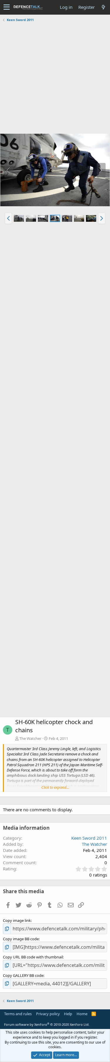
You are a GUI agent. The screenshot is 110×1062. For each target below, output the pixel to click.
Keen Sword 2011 (89, 838)
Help (68, 1013)
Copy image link (17, 920)
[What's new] (103, 7)
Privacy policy (48, 1013)
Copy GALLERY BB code (23, 975)
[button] (6, 7)
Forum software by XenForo (46, 1024)
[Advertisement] (55, 78)
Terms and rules (18, 1013)
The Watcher (30, 738)
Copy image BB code (21, 938)
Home (82, 1013)
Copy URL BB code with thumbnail (33, 957)
